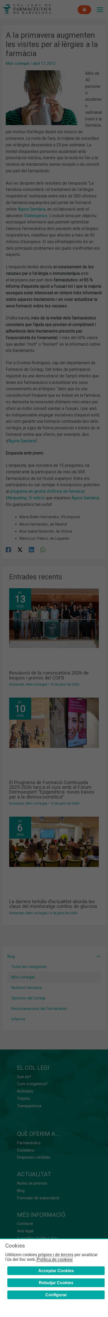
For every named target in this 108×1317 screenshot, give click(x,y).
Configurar (56, 1295)
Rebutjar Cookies (56, 1283)
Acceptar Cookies (56, 1270)
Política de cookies (54, 1259)
